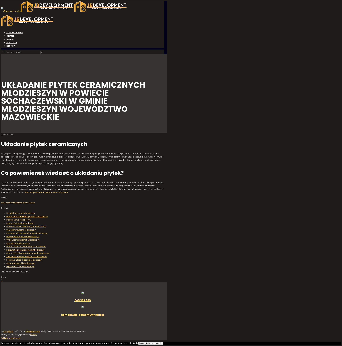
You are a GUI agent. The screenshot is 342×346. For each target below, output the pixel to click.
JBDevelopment (32, 331)
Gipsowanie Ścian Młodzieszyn (20, 266)
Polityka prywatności (10, 338)
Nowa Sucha (29, 202)
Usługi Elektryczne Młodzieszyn (20, 213)
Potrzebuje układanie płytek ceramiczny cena (46, 192)
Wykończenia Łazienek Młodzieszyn (22, 240)
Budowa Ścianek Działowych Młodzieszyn (25, 250)
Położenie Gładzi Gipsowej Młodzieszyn (24, 260)
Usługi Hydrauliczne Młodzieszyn (21, 230)
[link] (42, 52)
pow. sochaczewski (10, 202)
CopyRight (8, 331)
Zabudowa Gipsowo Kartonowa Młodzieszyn (26, 256)
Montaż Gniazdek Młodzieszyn (20, 223)
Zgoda (141, 343)
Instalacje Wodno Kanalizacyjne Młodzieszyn (27, 233)
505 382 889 (82, 300)
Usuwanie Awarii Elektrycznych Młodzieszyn (26, 226)
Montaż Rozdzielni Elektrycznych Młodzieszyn (27, 216)
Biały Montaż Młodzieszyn (18, 243)
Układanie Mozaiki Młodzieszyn (20, 263)
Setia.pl (33, 334)
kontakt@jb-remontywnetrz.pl (82, 315)
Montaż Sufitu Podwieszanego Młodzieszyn (26, 246)
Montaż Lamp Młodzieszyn (18, 220)
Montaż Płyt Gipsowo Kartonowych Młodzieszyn (28, 253)
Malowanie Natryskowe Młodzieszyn (22, 236)
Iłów (21, 202)
